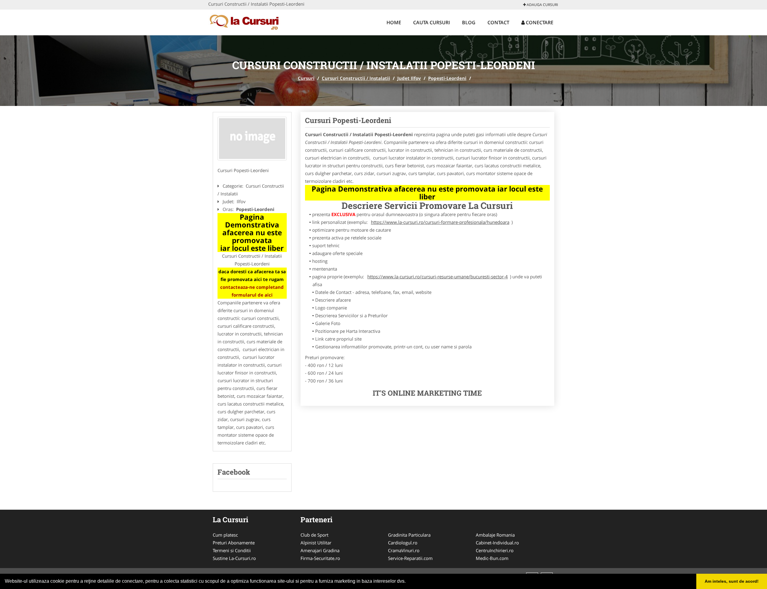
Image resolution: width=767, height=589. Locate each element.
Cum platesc (225, 535)
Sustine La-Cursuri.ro (234, 558)
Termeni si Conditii (232, 550)
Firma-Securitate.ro (320, 558)
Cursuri (306, 78)
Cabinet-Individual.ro (497, 543)
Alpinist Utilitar (316, 543)
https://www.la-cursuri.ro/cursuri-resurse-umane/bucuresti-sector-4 (437, 277)
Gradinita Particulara (409, 535)
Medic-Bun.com (492, 558)
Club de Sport (314, 535)
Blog (468, 22)
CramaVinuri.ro (403, 550)
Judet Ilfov (409, 78)
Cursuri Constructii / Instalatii (356, 78)
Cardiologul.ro (402, 543)
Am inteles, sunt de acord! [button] (732, 581)
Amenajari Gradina (320, 550)
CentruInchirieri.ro (495, 550)
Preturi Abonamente (234, 543)
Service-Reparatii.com (410, 558)
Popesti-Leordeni (447, 78)
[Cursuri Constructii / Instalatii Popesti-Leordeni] (252, 138)
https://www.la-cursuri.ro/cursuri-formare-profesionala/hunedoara (440, 222)
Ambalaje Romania (495, 535)
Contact (498, 22)
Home (393, 22)
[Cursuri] (247, 22)
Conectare (539, 22)
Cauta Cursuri (431, 22)
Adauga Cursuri (542, 4)
